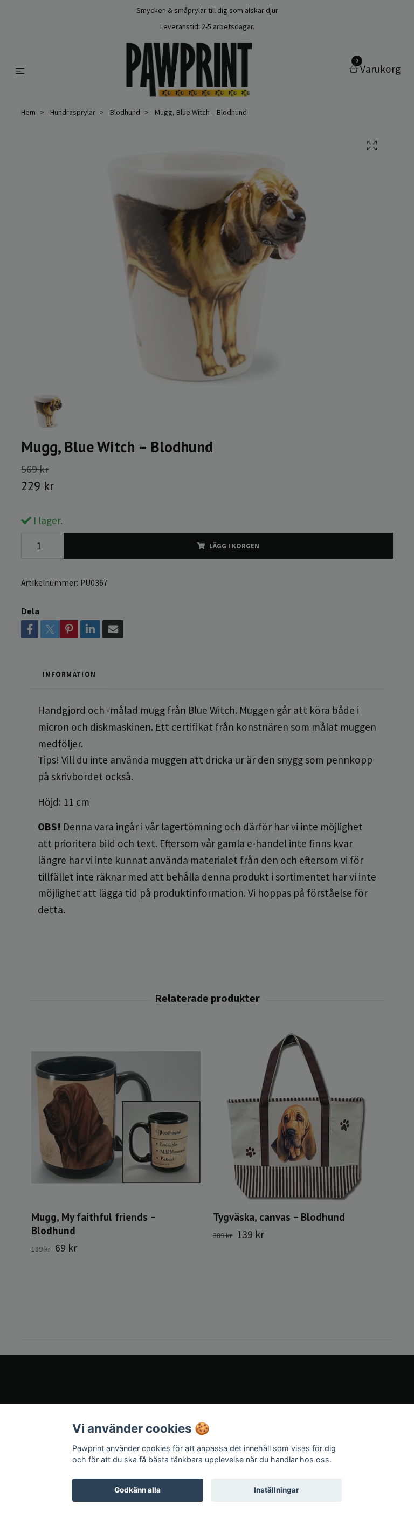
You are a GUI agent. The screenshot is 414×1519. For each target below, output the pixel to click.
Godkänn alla (137, 1490)
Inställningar (276, 1490)
